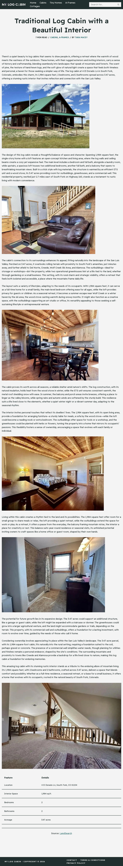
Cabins (43, 2)
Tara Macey (81, 37)
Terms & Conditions (92, 860)
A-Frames (70, 2)
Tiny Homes (56, 2)
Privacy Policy (76, 863)
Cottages (35, 6)
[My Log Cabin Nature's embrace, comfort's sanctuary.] (14, 4)
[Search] (118, 4)
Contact (72, 860)
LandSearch (66, 833)
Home (33, 2)
